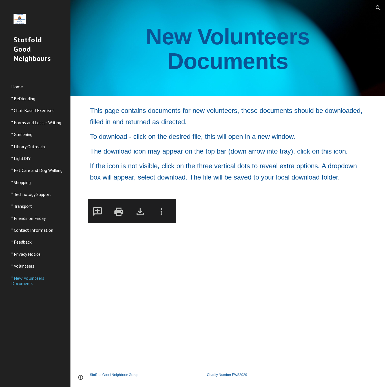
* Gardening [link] (21, 134)
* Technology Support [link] (31, 194)
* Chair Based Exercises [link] (32, 110)
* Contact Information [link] (32, 230)
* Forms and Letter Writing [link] (36, 122)
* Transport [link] (21, 206)
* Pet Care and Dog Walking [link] (37, 170)
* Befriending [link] (23, 98)
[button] (378, 8)
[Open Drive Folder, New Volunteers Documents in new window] (261, 244)
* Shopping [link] (21, 182)
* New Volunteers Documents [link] (27, 280)
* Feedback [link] (21, 242)
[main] (228, 48)
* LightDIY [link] (21, 158)
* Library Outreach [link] (28, 146)
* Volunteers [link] (22, 266)
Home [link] (17, 86)
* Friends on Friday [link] (28, 218)
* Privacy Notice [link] (26, 254)
